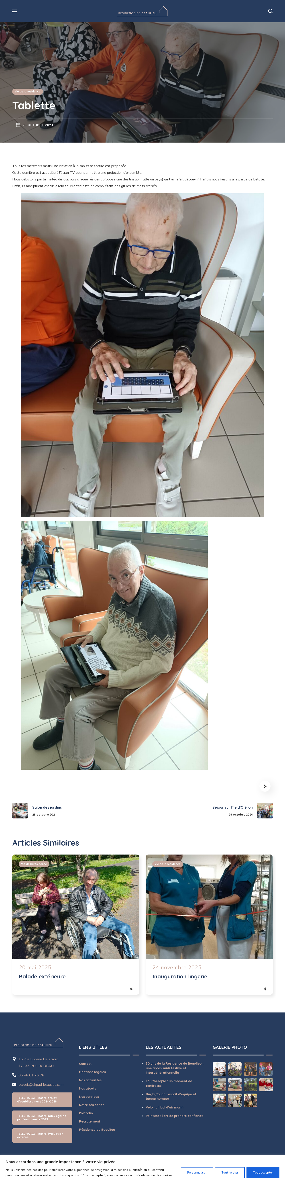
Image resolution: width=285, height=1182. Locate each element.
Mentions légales (92, 1072)
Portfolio (86, 1113)
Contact (85, 1064)
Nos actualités (90, 1080)
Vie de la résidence (28, 91)
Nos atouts (87, 1088)
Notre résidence (91, 1105)
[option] (75, 929)
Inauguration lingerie (180, 976)
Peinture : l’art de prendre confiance (175, 1116)
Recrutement (89, 1121)
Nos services (89, 1097)
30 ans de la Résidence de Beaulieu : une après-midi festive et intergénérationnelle (175, 1068)
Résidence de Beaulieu (97, 1130)
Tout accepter (263, 1172)
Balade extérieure (42, 976)
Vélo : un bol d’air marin (164, 1107)
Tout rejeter (229, 1172)
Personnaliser (197, 1172)
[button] (270, 11)
